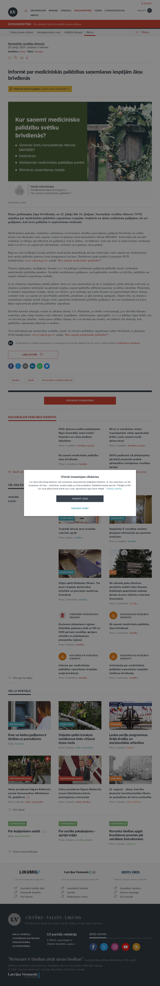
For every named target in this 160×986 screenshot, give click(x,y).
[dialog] (80, 493)
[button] (80, 508)
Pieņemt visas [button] (80, 499)
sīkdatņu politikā (114, 489)
